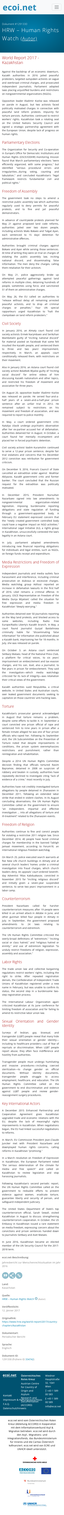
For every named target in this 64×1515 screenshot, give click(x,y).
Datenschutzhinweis (14, 1408)
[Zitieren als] (5, 1275)
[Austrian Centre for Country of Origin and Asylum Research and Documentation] (27, 1470)
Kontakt (7, 1395)
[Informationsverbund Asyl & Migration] (35, 1493)
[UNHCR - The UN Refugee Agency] (35, 1504)
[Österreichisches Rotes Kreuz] (35, 1459)
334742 (29, 1359)
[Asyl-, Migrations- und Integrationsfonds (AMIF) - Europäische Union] (46, 1470)
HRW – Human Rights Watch (18, 1299)
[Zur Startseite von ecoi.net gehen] (20, 7)
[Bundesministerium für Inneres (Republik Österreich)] (34, 1481)
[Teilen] (12, 1275)
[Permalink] (19, 1275)
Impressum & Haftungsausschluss (22, 1399)
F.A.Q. (6, 1404)
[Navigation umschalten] (56, 7)
